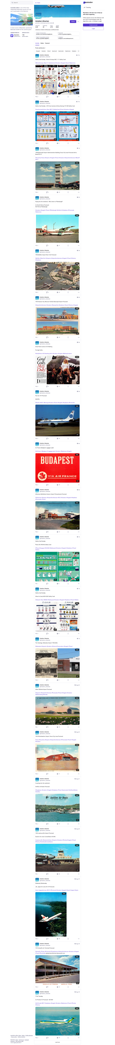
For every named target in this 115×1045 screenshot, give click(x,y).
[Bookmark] (68, 97)
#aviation (44, 51)
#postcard (54, 51)
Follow (73, 21)
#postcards (61, 51)
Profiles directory (29, 1035)
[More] (79, 97)
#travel (48, 51)
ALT (55, 92)
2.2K (36, 27)
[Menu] (78, 21)
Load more (57, 1042)
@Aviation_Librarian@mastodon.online (43, 23)
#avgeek (38, 51)
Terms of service (21, 1036)
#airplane (74, 51)
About (19, 1035)
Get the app (21, 1039)
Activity (37, 43)
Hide (77, 66)
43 (43, 27)
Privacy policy (14, 1036)
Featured (47, 43)
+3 (78, 51)
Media (42, 43)
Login (93, 28)
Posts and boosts (40, 48)
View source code (19, 1041)
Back (38, 3)
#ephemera (67, 51)
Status (23, 1035)
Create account (93, 25)
